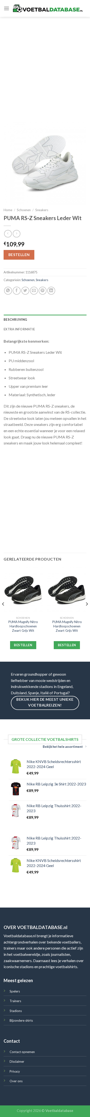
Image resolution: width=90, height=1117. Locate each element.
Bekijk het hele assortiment (63, 747)
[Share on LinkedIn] (51, 291)
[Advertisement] (45, 64)
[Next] (86, 613)
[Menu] (6, 8)
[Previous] (3, 613)
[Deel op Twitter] (25, 291)
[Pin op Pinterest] (43, 291)
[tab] (45, 319)
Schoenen (24, 210)
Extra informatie (19, 329)
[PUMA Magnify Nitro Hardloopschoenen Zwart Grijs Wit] (23, 590)
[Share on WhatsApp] (8, 291)
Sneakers (41, 210)
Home (8, 210)
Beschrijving (15, 319)
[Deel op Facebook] (17, 291)
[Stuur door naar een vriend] (34, 291)
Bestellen (19, 254)
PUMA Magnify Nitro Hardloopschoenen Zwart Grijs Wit (23, 626)
